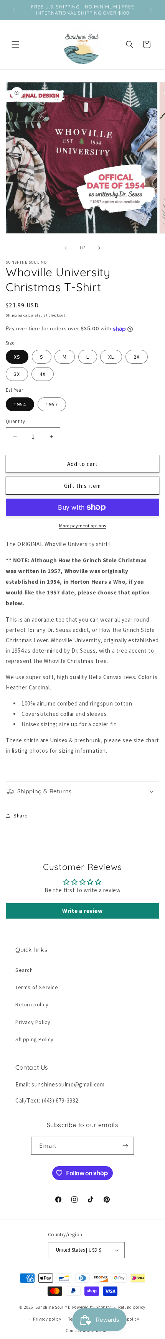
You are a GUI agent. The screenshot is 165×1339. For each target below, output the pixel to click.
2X (137, 356)
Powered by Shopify (91, 1307)
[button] (15, 44)
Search (24, 970)
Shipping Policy (34, 1039)
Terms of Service (36, 987)
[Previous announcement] (14, 10)
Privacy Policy (32, 1022)
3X (17, 374)
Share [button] (20, 815)
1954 (20, 404)
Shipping (14, 315)
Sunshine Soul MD (53, 1307)
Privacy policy (47, 1319)
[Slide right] (99, 248)
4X (43, 374)
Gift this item (82, 485)
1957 (52, 404)
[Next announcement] (150, 10)
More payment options (82, 525)
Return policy (32, 1004)
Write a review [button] (82, 911)
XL (111, 356)
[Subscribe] (125, 1146)
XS (17, 356)
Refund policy (131, 1307)
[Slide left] (65, 248)
